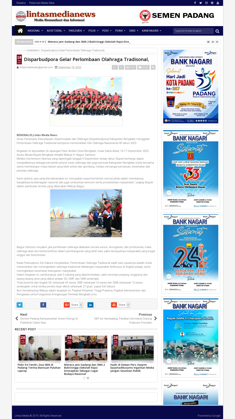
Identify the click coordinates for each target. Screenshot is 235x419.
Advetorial (54, 30)
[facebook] (195, 3)
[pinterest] (212, 3)
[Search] (217, 31)
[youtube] (217, 3)
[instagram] (206, 3)
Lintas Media (22, 415)
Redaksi (21, 2)
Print (132, 67)
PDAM (119, 30)
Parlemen (75, 30)
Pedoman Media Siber (42, 2)
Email (144, 67)
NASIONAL (34, 30)
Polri (91, 30)
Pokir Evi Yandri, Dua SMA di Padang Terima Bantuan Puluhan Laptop (39, 368)
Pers (105, 30)
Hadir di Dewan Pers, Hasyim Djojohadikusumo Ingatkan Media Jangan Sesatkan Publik (132, 368)
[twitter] (200, 3)
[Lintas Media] (20, 30)
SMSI (132, 30)
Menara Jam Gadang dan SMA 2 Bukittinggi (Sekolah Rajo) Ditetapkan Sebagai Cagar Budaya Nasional (114, 41)
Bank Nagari (150, 30)
